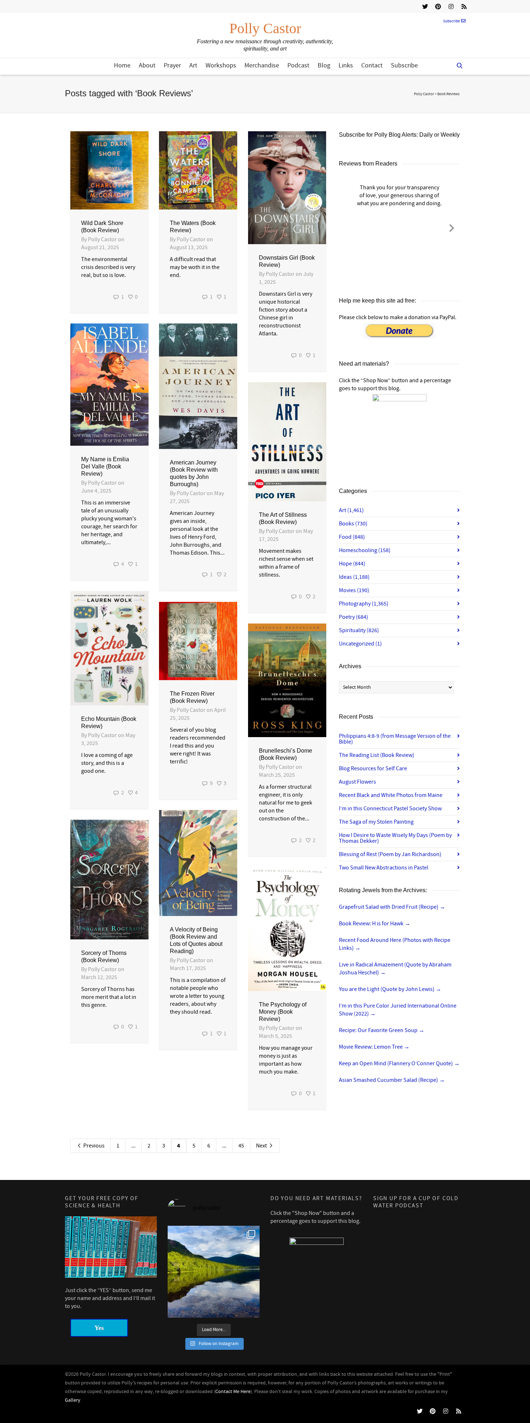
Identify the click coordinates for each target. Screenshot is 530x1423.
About (147, 65)
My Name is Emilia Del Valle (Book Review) (105, 466)
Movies (354, 590)
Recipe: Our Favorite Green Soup (381, 1030)
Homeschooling (364, 550)
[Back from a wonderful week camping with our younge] (214, 1272)
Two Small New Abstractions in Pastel (383, 867)
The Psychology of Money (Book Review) (282, 1011)
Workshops (221, 65)
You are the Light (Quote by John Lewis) (390, 989)
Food (352, 537)
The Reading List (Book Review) (376, 755)
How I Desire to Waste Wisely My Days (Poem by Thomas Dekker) (395, 838)
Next (262, 1145)
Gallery (72, 1400)
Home (122, 65)
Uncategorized (360, 643)
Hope (352, 563)
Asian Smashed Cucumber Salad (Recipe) (392, 1080)
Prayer (172, 65)
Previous (93, 1145)
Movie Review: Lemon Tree (374, 1046)
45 (241, 1145)
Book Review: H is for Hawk (374, 923)
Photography (363, 603)
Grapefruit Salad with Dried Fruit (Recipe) (392, 907)
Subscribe (451, 21)
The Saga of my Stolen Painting (376, 821)
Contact (372, 65)
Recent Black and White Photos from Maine (390, 795)
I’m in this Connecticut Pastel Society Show (390, 808)
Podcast (298, 65)
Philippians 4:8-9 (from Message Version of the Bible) (395, 738)
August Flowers (357, 781)
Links (346, 65)
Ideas (354, 577)
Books (353, 523)
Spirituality (359, 630)
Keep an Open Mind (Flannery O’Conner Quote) (399, 1063)
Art (193, 65)
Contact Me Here (233, 1391)
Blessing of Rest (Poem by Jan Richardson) (390, 854)
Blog (324, 65)
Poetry (353, 617)
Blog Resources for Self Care (373, 768)
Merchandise (261, 65)
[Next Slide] (451, 227)
